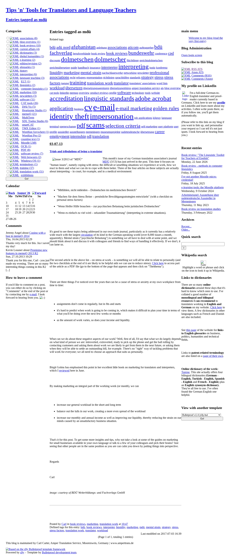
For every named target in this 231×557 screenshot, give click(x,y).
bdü (53, 47)
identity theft (69, 116)
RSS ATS (196, 69)
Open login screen (191, 55)
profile (113, 92)
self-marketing (149, 126)
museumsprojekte (110, 131)
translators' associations (142, 83)
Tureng (185, 372)
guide (74, 67)
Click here (158, 263)
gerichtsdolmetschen (151, 60)
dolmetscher (110, 59)
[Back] (10, 192)
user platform (165, 126)
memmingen (93, 131)
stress (159, 77)
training (78, 82)
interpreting (133, 66)
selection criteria (122, 126)
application (61, 108)
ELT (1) (25, 81)
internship (78, 136)
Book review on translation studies (201, 209)
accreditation (66, 98)
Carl (64, 523)
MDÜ (106, 161)
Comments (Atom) (202, 78)
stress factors (57, 530)
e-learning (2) (27, 59)
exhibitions (27, 175)
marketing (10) (28, 92)
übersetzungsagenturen (96, 88)
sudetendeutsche (130, 131)
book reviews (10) (30, 45)
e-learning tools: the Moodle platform (202, 187)
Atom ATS (197, 72)
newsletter (143, 72)
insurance (95, 67)
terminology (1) (29, 164)
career (160, 131)
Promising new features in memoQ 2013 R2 (26, 252)
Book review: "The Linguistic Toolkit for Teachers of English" (202, 156)
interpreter (109, 67)
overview (84, 92)
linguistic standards (109, 98)
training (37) (27, 167)
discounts (55, 60)
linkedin (64, 92)
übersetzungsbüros (120, 88)
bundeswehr (141, 53)
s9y (22, 552)
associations (117, 47)
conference (161, 53)
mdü (142, 527)
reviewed (64, 370)
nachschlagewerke (112, 72)
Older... (185, 229)
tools (148, 92)
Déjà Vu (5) (29, 106)
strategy (147, 77)
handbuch (83, 67)
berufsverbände (81, 53)
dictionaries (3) (28, 52)
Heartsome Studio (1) (34, 110)
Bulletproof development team (59, 552)
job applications (143, 117)
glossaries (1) (27, 67)
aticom (133, 47)
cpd (171, 53)
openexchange (68, 126)
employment (59, 136)
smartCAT (28, 124)
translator (121, 83)
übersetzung (147, 131)
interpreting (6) (28, 74)
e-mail (33, 294)
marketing (72, 72)
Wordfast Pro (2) (31, 135)
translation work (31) (32, 171)
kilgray (157, 117)
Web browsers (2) (31, 157)
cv (88, 107)
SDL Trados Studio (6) (35, 121)
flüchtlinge (133, 60)
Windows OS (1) (30, 160)
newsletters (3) (28, 95)
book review (98, 53)
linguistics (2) (27, 85)
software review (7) (32, 153)
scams (95, 125)
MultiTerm (28, 117)
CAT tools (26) (29, 103)
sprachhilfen (122, 77)
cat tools (54, 92)
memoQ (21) (29, 113)
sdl (89, 136)
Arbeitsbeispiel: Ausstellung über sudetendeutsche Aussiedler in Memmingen (200, 198)
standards (135, 77)
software (124, 92)
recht (72, 77)
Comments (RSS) (201, 75)
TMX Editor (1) (31, 128)
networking (130, 72)
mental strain (90, 72)
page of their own (213, 355)
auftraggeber (146, 47)
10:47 (124, 523)
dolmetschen (77, 59)
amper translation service (146, 88)
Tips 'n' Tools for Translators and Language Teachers (71, 10)
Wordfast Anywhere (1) (35, 131)
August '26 (23, 192)
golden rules (166, 108)
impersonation (112, 116)
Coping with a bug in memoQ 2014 (25, 234)
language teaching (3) (32, 77)
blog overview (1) (30, 41)
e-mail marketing (134, 108)
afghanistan (83, 47)
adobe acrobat (153, 98)
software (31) (27, 99)
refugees (81, 77)
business (79, 109)
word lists (161, 83)
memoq (74, 92)
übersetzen (73, 88)
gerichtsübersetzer (60, 67)
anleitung (101, 47)
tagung (65, 83)
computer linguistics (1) (34, 88)
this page (191, 330)
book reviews (117, 53)
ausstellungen (77, 131)
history (24, 70)
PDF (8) (25, 149)
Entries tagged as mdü (26, 19)
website (155, 92)
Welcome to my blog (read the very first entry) (206, 39)
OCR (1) (26, 146)
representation (94, 77)
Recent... (186, 226)
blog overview (172, 88)
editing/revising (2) (30, 63)
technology (138, 92)
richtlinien (108, 77)
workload (57, 88)
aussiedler (63, 131)
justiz (152, 67)
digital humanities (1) (32, 56)
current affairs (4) (30, 49)
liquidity (56, 72)
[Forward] (39, 192)
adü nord (63, 47)
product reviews (99, 92)
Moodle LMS (28, 142)
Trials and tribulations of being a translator (76, 151)
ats (162, 88)
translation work (100, 83)
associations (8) (28, 38)
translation (100, 136)
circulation (87, 234)
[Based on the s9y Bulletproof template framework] (35, 549)
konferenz (161, 67)
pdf (81, 125)
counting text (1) (30, 139)
